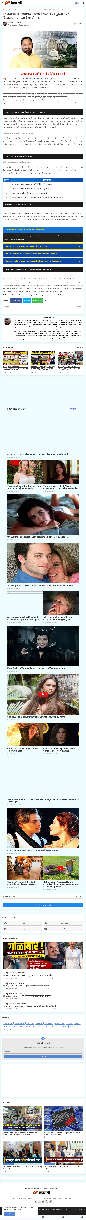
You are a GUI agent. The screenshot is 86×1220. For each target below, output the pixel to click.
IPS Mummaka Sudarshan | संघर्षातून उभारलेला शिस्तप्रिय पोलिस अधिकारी (31, 1006)
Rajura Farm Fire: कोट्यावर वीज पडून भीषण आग (18, 204)
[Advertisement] (43, 1080)
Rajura (28, 1026)
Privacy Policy (44, 1209)
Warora (72, 1026)
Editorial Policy (55, 1209)
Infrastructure (50, 295)
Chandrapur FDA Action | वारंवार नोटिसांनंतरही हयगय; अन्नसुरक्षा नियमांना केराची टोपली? (43, 368)
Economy (39, 295)
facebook (24, 923)
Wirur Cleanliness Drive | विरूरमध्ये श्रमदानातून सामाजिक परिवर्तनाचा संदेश (69, 368)
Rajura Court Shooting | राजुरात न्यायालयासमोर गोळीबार (30, 975)
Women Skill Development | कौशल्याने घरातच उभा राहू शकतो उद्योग (22, 1168)
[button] (84, 3)
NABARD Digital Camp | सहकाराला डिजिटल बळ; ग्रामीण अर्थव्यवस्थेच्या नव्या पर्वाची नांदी (20, 1133)
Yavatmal (7, 1030)
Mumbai (69, 1023)
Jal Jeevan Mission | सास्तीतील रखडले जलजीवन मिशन (61, 1168)
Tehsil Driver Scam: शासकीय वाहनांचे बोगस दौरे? (18, 156)
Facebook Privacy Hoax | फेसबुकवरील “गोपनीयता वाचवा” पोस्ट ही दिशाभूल (62, 1133)
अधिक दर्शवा (79, 348)
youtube (65, 929)
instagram (24, 929)
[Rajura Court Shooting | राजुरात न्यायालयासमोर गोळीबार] (43, 955)
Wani (57, 1026)
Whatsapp (38, 301)
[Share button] (46, 300)
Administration (16, 295)
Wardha (64, 1026)
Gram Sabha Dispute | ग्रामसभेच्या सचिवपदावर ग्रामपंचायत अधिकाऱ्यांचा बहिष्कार (15, 368)
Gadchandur (19, 1023)
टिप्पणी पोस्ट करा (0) (43, 905)
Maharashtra (59, 1023)
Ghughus (39, 1023)
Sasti (51, 1026)
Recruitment (37, 1026)
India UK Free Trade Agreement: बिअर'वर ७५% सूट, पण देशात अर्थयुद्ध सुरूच (26, 112)
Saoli (45, 1026)
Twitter (28, 301)
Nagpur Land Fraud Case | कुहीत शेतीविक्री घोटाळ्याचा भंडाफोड (27, 986)
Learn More (17, 1209)
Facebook (17, 301)
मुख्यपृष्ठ (5, 10)
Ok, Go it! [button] (9, 1214)
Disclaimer (80, 1209)
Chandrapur (29, 295)
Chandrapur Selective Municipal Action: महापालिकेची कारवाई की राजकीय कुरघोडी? (28, 269)
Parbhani (7, 1026)
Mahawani (47, 317)
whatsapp (64, 923)
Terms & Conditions (68, 1209)
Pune (21, 1026)
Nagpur (77, 1023)
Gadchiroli (30, 1023)
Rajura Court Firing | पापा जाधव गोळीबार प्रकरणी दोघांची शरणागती (28, 996)
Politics (11, 10)
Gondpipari (49, 1023)
